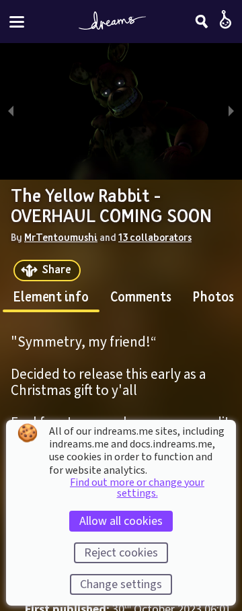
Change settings (121, 584)
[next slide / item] (231, 111)
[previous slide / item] (11, 111)
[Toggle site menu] (17, 22)
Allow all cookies (121, 521)
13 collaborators (155, 237)
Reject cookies (121, 552)
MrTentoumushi (60, 237)
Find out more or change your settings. (137, 488)
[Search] (201, 21)
